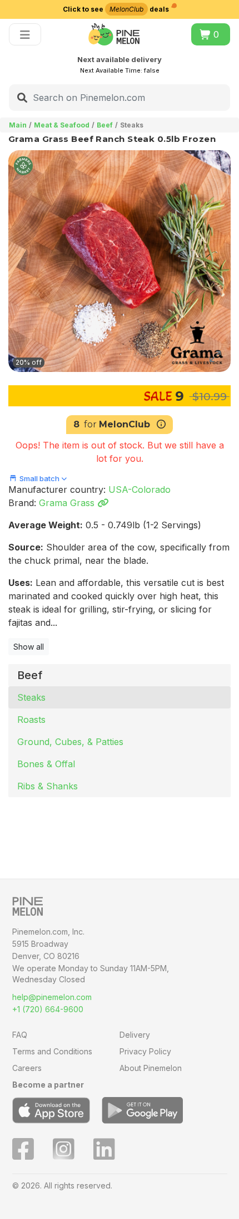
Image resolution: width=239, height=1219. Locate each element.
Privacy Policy (145, 1051)
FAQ (19, 1034)
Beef (105, 125)
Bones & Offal (46, 763)
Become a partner (48, 1084)
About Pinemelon (151, 1068)
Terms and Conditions (52, 1051)
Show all (28, 646)
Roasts (31, 719)
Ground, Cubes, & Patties (70, 741)
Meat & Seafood (61, 125)
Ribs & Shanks (47, 786)
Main (18, 125)
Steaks (31, 697)
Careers (27, 1068)
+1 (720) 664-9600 (47, 1009)
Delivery (135, 1034)
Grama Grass (68, 502)
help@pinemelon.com (52, 997)
